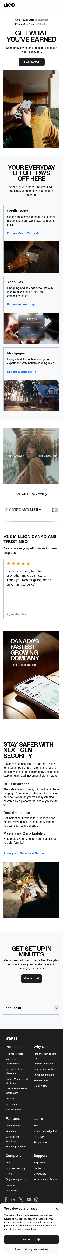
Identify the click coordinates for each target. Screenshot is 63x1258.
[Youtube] (29, 1199)
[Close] (56, 1209)
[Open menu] (55, 5)
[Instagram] (36, 1199)
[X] (21, 1199)
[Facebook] (6, 1199)
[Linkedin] (13, 1199)
